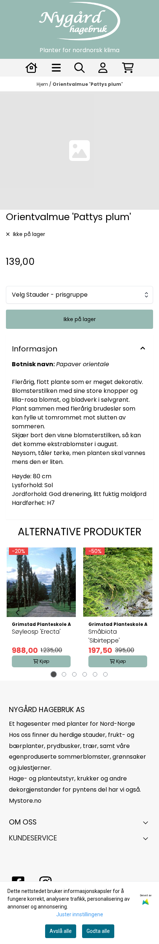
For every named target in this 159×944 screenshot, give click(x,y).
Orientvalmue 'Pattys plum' (88, 84)
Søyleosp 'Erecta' (36, 631)
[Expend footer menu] (147, 838)
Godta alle (98, 931)
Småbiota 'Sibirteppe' (104, 636)
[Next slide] (141, 612)
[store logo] (79, 21)
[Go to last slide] (18, 612)
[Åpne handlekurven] (128, 68)
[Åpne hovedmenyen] (56, 68)
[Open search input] (79, 68)
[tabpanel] (41, 613)
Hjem (43, 84)
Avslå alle (61, 931)
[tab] (54, 674)
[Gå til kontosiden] (31, 68)
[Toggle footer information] (147, 823)
